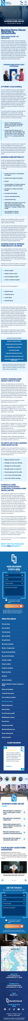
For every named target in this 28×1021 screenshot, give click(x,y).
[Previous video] (2, 880)
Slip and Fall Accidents (8, 656)
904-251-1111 (8, 136)
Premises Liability (6, 660)
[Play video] (14, 74)
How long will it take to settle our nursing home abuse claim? (12, 839)
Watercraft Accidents (7, 689)
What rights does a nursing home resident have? (12, 819)
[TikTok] (14, 1009)
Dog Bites (4, 676)
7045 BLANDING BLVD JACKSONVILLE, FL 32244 (14, 986)
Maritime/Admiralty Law (8, 729)
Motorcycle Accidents (7, 644)
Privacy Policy (16, 1014)
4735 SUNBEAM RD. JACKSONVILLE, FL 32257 (14, 976)
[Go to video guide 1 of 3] (12, 880)
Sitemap (9, 1014)
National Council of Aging (18, 250)
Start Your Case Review (12, 606)
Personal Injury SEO (9, 1019)
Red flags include (17, 333)
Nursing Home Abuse (7, 701)
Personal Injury (6, 624)
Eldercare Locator (17, 408)
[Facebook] (5, 1009)
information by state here (13, 439)
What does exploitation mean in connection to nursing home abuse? (12, 832)
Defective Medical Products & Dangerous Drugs (13, 684)
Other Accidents (6, 636)
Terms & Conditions (14, 1015)
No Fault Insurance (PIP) (8, 713)
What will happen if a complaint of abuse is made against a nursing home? (12, 812)
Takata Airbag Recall (7, 733)
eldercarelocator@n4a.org (11, 430)
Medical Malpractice (7, 705)
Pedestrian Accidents (7, 668)
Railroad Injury (6, 709)
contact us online (12, 134)
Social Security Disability (8, 652)
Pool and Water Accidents (9, 697)
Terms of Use (12, 601)
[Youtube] (18, 1009)
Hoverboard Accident (7, 725)
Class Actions (5, 721)
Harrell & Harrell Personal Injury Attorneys (10, 537)
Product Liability (6, 664)
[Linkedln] (23, 1009)
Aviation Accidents (7, 680)
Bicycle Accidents (6, 672)
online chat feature (13, 426)
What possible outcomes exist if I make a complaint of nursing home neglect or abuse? (12, 825)
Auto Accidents (6, 628)
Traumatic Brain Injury (8, 693)
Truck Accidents (6, 632)
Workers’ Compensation (8, 648)
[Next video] (25, 880)
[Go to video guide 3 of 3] (15, 880)
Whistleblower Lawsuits (8, 717)
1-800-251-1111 (19, 531)
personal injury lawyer (7, 91)
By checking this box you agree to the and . (14, 601)
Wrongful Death (6, 640)
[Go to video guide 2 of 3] (14, 880)
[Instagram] (9, 1009)
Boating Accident (6, 737)
